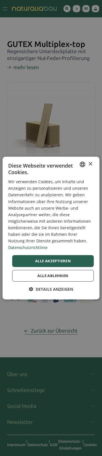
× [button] (90, 164)
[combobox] (82, 164)
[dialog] (51, 227)
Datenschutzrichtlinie (28, 247)
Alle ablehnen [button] (52, 275)
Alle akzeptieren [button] (53, 260)
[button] (51, 289)
